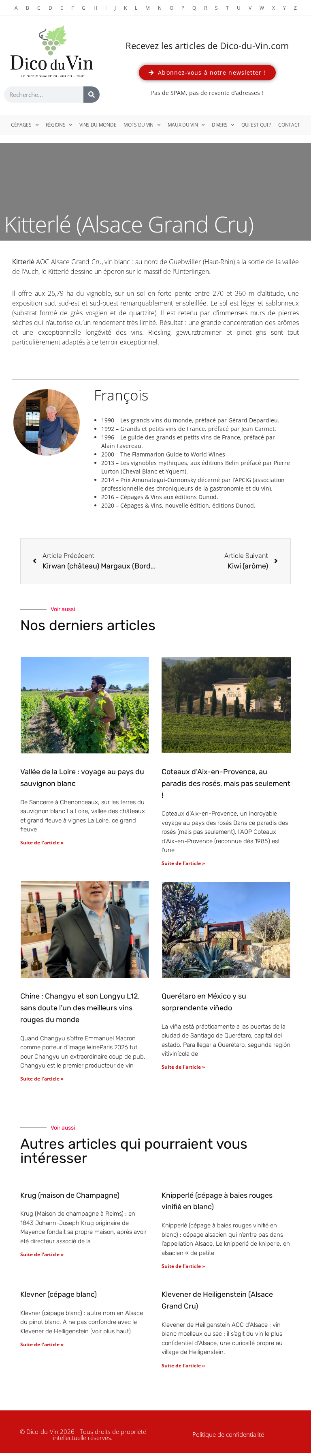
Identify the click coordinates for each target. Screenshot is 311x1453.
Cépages (21, 124)
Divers (219, 124)
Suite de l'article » (42, 842)
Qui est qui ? (256, 124)
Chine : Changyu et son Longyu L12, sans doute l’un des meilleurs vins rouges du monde (80, 1008)
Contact (289, 124)
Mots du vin (138, 124)
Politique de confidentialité (228, 1434)
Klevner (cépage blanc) (58, 1294)
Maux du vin (183, 124)
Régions (56, 124)
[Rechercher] (91, 94)
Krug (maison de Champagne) (69, 1195)
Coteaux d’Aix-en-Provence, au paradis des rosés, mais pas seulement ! (226, 783)
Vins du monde (97, 124)
